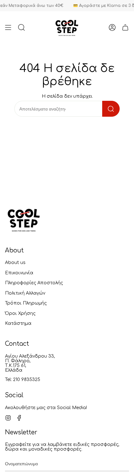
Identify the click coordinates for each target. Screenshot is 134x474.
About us (15, 262)
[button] (21, 27)
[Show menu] (8, 27)
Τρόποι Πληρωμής (26, 303)
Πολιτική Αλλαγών (25, 293)
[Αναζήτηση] (111, 109)
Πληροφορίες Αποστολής (34, 283)
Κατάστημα (18, 323)
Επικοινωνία (19, 273)
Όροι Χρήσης (20, 313)
